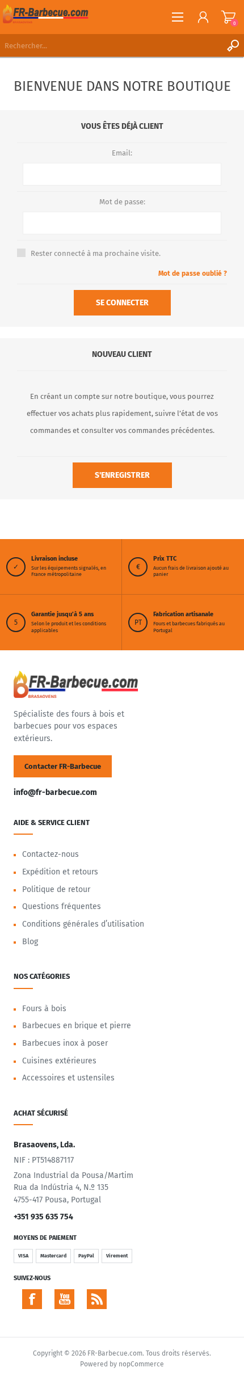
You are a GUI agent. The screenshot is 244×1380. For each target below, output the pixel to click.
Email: (122, 153)
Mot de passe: (122, 201)
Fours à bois (44, 1008)
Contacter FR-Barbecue (62, 766)
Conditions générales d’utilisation (83, 924)
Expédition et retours (60, 872)
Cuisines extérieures (59, 1061)
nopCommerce (141, 1364)
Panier (228, 17)
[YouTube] (64, 1299)
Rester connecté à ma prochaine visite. (96, 253)
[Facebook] (32, 1299)
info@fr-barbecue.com (55, 792)
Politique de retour (56, 889)
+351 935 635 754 (43, 1217)
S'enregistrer (122, 475)
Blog (30, 941)
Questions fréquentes (61, 906)
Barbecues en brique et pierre (76, 1025)
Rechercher (232, 45)
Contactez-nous (50, 854)
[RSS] (97, 1299)
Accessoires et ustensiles (68, 1078)
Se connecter (122, 303)
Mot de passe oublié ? (192, 273)
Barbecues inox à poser (65, 1043)
